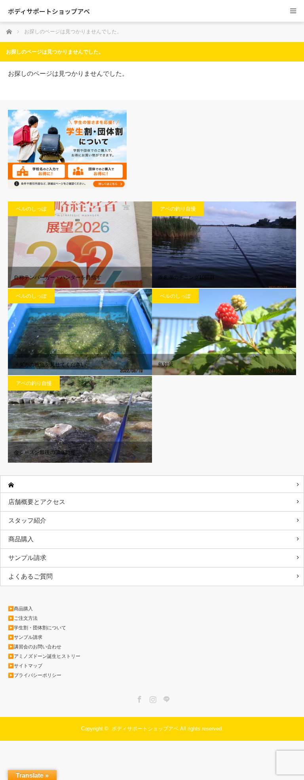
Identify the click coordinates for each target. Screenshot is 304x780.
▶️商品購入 (20, 608)
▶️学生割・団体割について (37, 628)
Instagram (152, 698)
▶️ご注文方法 (23, 618)
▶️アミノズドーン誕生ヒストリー (44, 656)
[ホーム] (152, 484)
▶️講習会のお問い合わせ (34, 647)
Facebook (138, 698)
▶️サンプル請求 (25, 637)
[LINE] (165, 698)
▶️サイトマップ (25, 666)
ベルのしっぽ (31, 209)
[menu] (293, 11)
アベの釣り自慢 (178, 209)
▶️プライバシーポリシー (34, 675)
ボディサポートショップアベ (49, 11)
